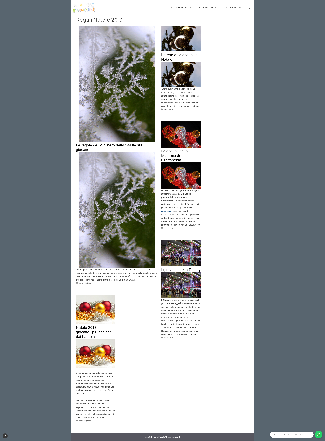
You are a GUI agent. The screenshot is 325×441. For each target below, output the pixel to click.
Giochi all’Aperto (209, 7)
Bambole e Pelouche (181, 7)
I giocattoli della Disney (181, 270)
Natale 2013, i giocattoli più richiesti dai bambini (93, 332)
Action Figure (233, 7)
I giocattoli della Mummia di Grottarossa (174, 155)
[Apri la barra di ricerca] (248, 8)
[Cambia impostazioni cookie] (5, 435)
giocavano (166, 211)
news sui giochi (85, 283)
